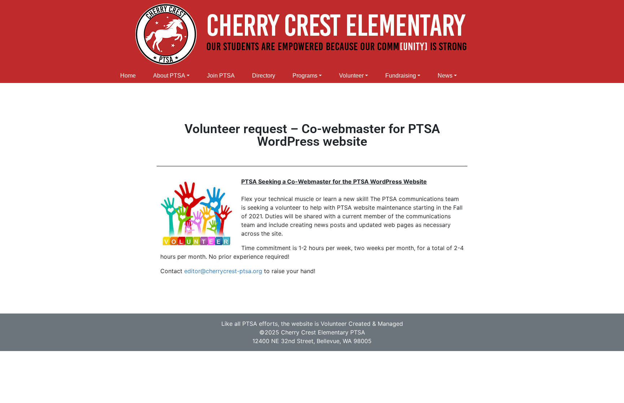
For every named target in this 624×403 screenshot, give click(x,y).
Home (128, 76)
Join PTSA (221, 76)
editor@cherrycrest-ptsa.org (223, 271)
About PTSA (169, 76)
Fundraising (400, 76)
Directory (263, 76)
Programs (304, 76)
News (445, 76)
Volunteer (351, 76)
